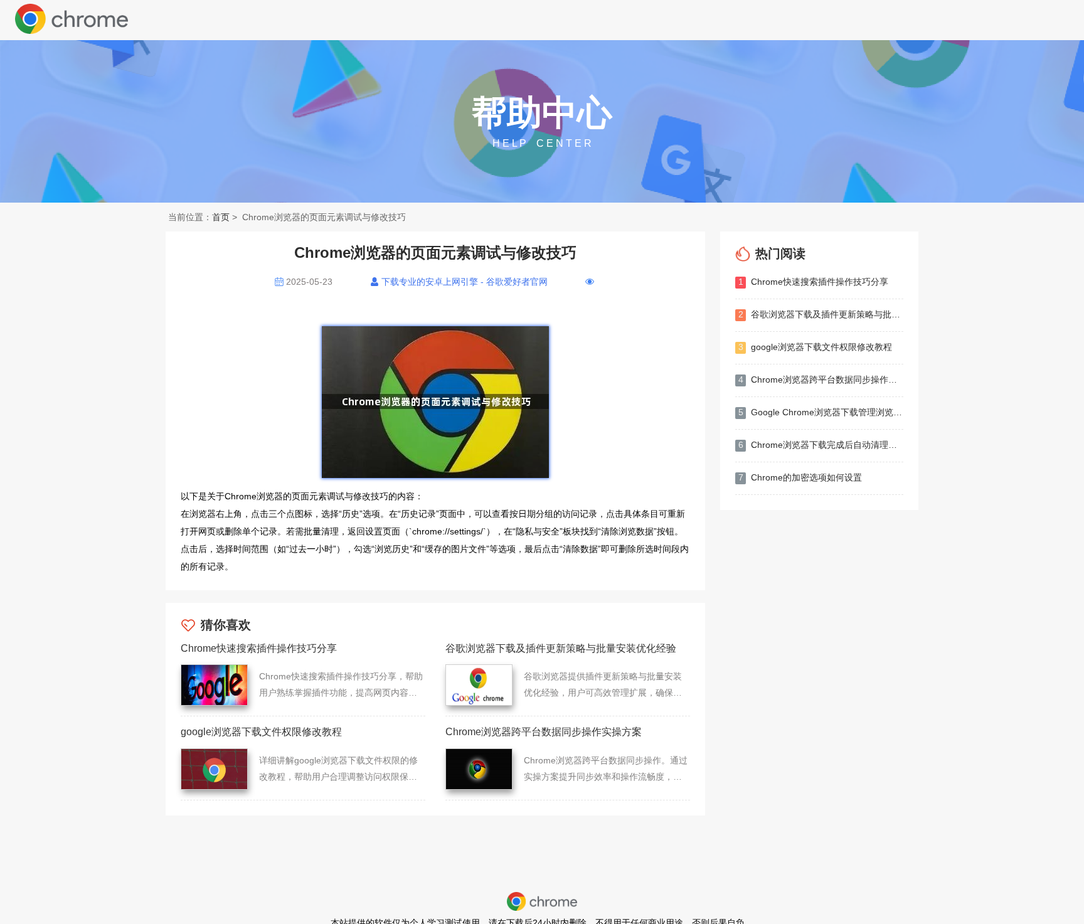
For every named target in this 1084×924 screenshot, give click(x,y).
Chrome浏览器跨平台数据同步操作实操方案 (820, 379)
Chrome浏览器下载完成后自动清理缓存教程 (820, 445)
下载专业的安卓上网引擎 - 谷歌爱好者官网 (464, 282)
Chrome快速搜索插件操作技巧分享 (813, 282)
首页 (221, 217)
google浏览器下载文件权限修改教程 (815, 347)
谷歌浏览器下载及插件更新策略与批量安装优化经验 (820, 314)
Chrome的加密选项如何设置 (800, 477)
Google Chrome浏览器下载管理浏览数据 (820, 412)
